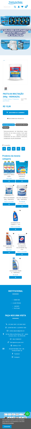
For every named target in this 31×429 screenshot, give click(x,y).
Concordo (7, 426)
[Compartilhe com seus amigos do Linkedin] (14, 149)
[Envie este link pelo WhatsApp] (19, 149)
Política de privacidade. (8, 423)
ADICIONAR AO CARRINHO (16, 112)
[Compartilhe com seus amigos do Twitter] (9, 149)
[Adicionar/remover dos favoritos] (14, 162)
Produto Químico (7, 99)
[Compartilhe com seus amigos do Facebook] (4, 149)
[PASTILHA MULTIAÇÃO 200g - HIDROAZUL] (15, 72)
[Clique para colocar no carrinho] (9, 181)
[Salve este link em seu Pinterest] (23, 149)
